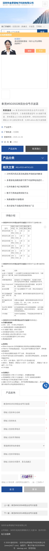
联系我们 (36, 149)
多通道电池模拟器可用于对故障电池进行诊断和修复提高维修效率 (26, 180)
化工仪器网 (5, 534)
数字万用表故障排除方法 (17, 193)
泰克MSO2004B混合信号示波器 (24, 505)
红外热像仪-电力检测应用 (18, 186)
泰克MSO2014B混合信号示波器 (24, 513)
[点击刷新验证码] (27, 477)
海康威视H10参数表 (15, 199)
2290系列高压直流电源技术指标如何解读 (24, 174)
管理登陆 (32, 548)
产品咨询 (12, 149)
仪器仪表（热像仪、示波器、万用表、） (28, 26)
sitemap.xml (22, 548)
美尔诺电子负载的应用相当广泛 (20, 206)
